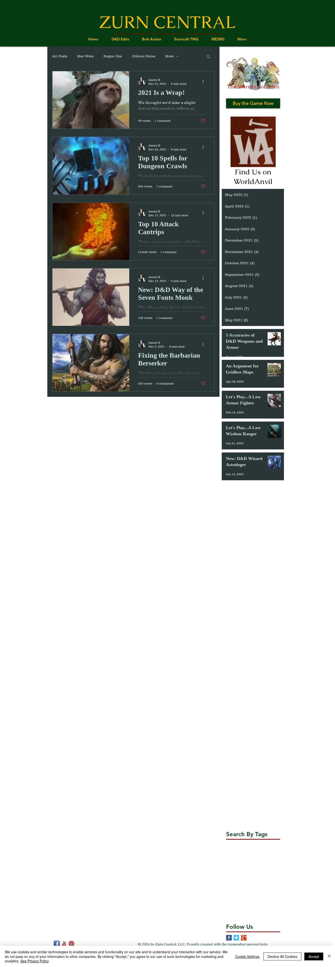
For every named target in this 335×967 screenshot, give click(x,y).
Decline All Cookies (282, 956)
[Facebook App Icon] (57, 944)
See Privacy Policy (34, 960)
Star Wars (85, 56)
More (169, 56)
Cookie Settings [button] (247, 956)
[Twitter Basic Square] (236, 938)
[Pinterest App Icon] (71, 944)
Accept (314, 956)
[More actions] (205, 81)
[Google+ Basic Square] (243, 938)
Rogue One (112, 56)
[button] (208, 57)
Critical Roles (143, 56)
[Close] (329, 956)
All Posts (59, 56)
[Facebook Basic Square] (229, 938)
